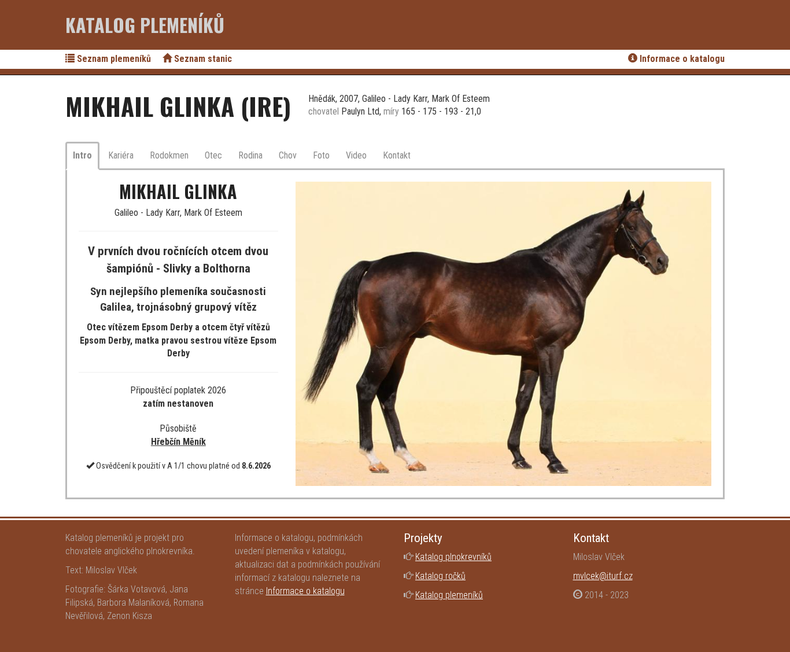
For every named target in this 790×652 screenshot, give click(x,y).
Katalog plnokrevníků (453, 556)
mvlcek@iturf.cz (603, 575)
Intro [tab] (82, 155)
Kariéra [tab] (121, 155)
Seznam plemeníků (113, 58)
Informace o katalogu (681, 58)
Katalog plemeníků (144, 24)
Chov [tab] (288, 155)
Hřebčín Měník (178, 441)
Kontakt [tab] (397, 155)
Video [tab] (356, 155)
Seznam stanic (202, 58)
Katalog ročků (440, 575)
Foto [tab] (321, 155)
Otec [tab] (213, 155)
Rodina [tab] (250, 155)
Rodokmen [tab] (169, 155)
